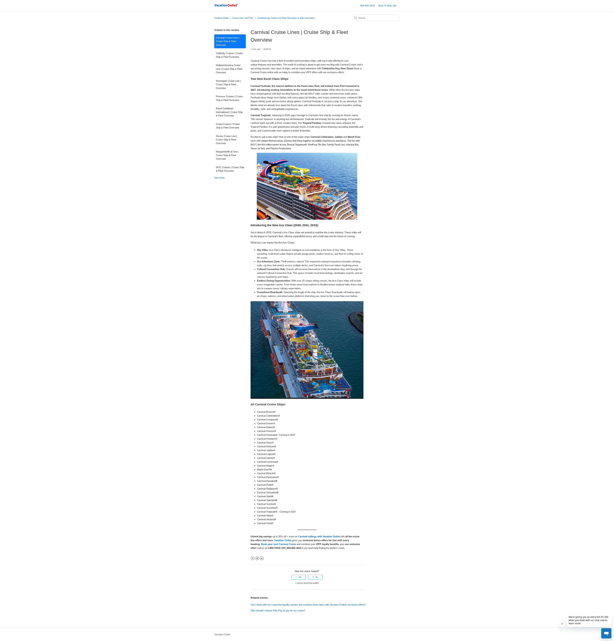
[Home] (226, 7)
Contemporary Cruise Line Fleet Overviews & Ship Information (286, 18)
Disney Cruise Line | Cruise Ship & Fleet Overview (226, 140)
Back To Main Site (387, 5)
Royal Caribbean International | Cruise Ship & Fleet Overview (229, 112)
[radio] (298, 577)
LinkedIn (262, 558)
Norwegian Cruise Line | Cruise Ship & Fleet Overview (228, 84)
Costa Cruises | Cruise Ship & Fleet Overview (228, 126)
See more (219, 177)
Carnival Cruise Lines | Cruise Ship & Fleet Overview (228, 41)
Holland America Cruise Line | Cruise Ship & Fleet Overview (229, 69)
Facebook (253, 558)
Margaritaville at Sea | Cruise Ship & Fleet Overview (227, 155)
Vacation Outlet (221, 18)
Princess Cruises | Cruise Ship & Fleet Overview (229, 98)
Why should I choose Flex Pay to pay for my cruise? (278, 610)
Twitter (257, 558)
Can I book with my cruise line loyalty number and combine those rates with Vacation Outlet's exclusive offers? (308, 604)
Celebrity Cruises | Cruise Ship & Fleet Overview (229, 55)
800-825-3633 (367, 5)
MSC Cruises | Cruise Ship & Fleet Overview (230, 169)
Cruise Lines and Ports (242, 18)
